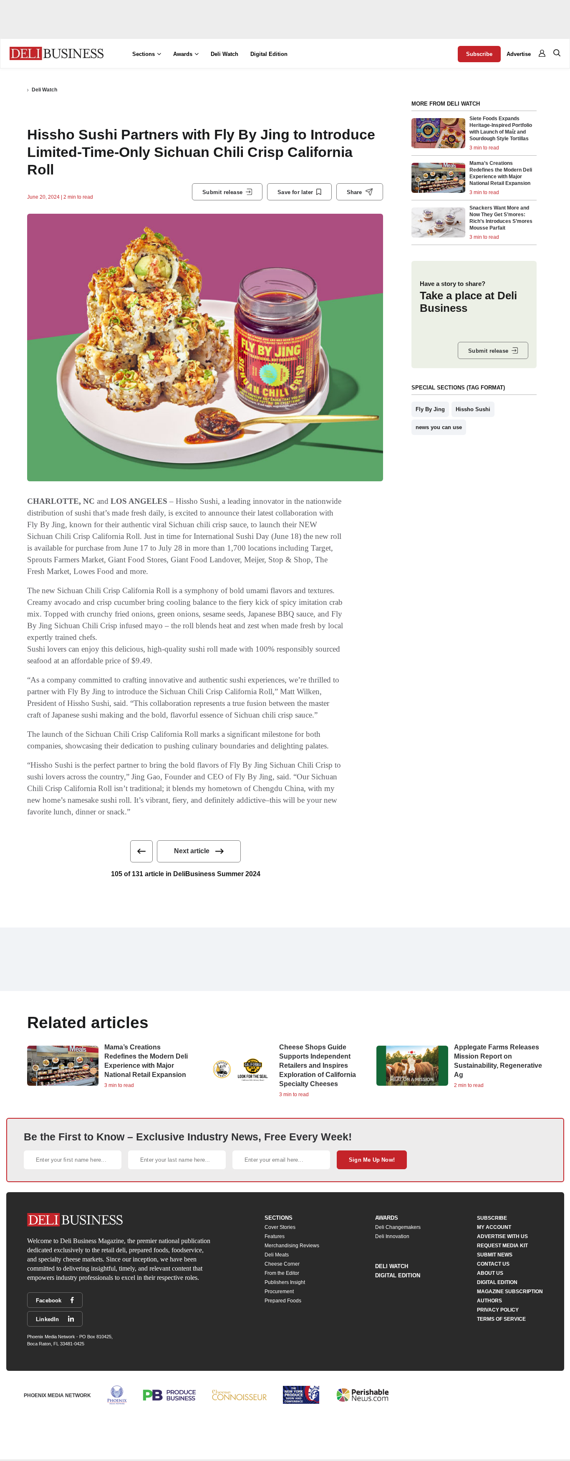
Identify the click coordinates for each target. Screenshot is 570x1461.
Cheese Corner (282, 1264)
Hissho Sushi (473, 409)
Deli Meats (277, 1255)
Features (275, 1236)
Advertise (519, 54)
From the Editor (282, 1273)
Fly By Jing (430, 409)
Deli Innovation (392, 1236)
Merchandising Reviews (292, 1246)
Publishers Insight (285, 1282)
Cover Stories (280, 1227)
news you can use (439, 427)
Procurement (279, 1291)
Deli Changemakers (398, 1227)
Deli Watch (224, 54)
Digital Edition (269, 54)
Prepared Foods (283, 1301)
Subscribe (479, 54)
